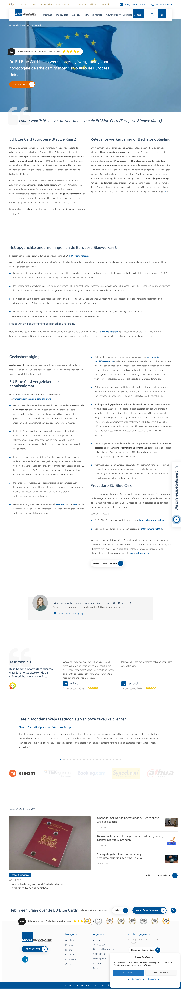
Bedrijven (47, 15)
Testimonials (96, 15)
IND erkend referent (79, 256)
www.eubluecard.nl (139, 553)
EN (162, 14)
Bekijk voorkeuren (161, 973)
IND (75, 504)
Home (12, 25)
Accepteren (128, 973)
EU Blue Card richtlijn (151, 529)
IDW (165, 191)
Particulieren (62, 15)
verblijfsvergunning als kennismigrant (32, 399)
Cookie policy (136, 979)
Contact (137, 15)
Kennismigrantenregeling (151, 520)
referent (60, 504)
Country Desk (112, 15)
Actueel (76, 15)
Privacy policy (151, 979)
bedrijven (21, 25)
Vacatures (127, 15)
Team (86, 15)
